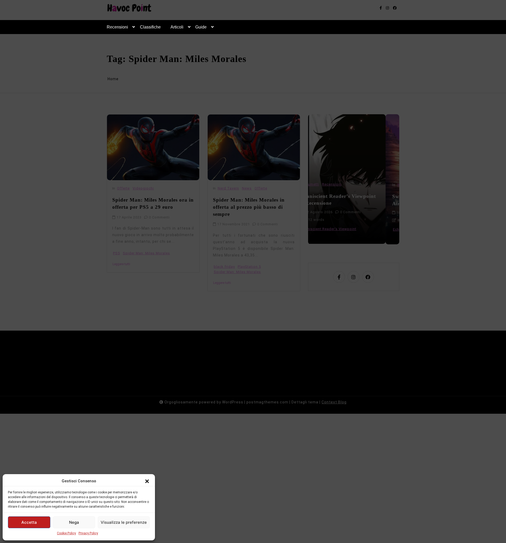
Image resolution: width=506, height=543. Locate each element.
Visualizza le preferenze (124, 522)
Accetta (29, 522)
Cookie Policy (66, 533)
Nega (74, 522)
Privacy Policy (88, 533)
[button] (147, 481)
